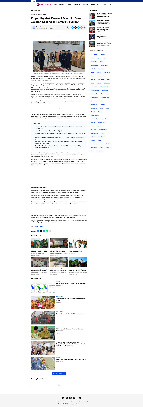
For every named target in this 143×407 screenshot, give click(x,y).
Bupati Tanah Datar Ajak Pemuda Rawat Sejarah (48, 131)
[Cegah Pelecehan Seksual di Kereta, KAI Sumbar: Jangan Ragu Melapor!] (92, 16)
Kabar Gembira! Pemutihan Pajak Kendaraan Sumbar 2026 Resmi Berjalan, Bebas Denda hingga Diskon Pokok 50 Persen (104, 36)
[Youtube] (76, 397)
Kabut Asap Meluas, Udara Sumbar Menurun (71, 283)
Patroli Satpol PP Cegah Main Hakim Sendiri (70, 314)
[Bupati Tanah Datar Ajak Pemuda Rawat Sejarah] (78, 243)
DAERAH (69, 4)
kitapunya (72, 404)
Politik (42, 226)
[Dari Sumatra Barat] (44, 4)
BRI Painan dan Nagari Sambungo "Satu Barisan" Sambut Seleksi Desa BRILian (104, 43)
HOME (55, 4)
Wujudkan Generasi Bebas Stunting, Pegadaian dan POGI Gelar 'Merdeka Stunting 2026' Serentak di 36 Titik (71, 344)
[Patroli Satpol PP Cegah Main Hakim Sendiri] (43, 317)
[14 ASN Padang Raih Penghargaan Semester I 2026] (43, 302)
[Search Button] (110, 4)
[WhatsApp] (81, 27)
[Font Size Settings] (68, 27)
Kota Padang (59, 296)
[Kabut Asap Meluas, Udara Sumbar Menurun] (43, 287)
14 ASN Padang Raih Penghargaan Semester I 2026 (71, 299)
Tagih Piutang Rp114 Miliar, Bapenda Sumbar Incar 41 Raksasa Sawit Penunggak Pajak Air (59, 138)
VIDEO (104, 4)
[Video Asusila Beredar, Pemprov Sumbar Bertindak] (43, 333)
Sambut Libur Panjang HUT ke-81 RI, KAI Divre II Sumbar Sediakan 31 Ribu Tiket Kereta (78, 270)
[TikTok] (70, 398)
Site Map (86, 401)
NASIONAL (62, 4)
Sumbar (58, 281)
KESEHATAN (85, 4)
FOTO (98, 4)
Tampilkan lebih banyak (59, 374)
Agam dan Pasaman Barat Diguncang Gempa (71, 359)
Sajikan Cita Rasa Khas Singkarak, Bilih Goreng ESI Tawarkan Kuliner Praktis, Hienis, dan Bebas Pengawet (58, 270)
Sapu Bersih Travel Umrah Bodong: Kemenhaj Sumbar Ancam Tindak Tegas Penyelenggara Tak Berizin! (39, 251)
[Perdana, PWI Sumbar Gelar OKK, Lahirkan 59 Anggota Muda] (92, 30)
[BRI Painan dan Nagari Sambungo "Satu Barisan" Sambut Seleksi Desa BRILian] (92, 44)
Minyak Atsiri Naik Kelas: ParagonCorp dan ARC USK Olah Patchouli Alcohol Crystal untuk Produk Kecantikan (59, 147)
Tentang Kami (58, 401)
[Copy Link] (84, 27)
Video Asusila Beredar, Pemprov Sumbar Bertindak (69, 330)
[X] (75, 27)
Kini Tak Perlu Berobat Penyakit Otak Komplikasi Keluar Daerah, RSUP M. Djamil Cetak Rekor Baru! (59, 251)
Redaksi (65, 401)
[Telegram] (78, 27)
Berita (36, 226)
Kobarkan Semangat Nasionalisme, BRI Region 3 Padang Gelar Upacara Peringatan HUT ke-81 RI (60, 134)
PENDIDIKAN (77, 4)
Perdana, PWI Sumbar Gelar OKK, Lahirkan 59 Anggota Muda (103, 29)
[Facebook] (73, 27)
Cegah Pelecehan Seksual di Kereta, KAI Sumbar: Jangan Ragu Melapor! (104, 15)
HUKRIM (93, 4)
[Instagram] (63, 398)
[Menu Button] (32, 4)
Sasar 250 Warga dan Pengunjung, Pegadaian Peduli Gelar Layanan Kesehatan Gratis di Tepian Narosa (59, 127)
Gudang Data (79, 401)
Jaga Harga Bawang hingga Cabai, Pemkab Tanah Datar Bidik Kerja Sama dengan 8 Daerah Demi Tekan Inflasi (59, 142)
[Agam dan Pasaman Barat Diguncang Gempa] (43, 363)
